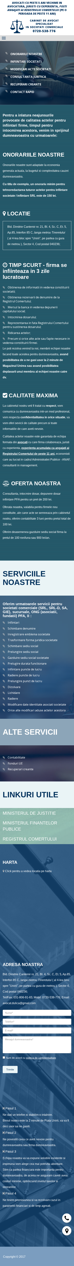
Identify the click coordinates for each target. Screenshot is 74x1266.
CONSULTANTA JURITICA (28, 77)
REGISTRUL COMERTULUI (30, 839)
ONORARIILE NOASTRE (26, 54)
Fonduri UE (15, 763)
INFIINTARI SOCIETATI (26, 62)
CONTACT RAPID (22, 92)
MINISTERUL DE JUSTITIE (29, 813)
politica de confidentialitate (41, 1057)
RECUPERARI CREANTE (25, 84)
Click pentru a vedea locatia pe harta (28, 871)
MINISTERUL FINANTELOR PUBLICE (30, 825)
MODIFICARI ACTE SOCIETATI (30, 69)
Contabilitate (16, 757)
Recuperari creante (20, 769)
